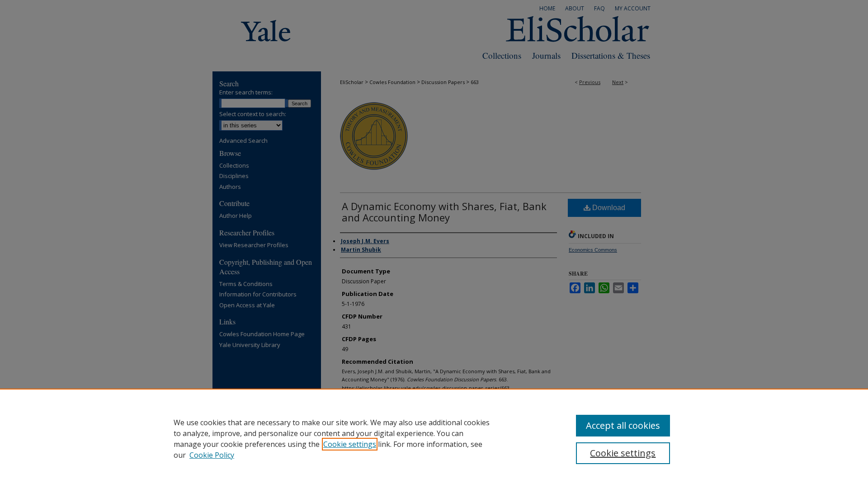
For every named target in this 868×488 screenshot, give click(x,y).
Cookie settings (349, 444)
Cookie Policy (211, 455)
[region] (434, 438)
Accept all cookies (623, 425)
